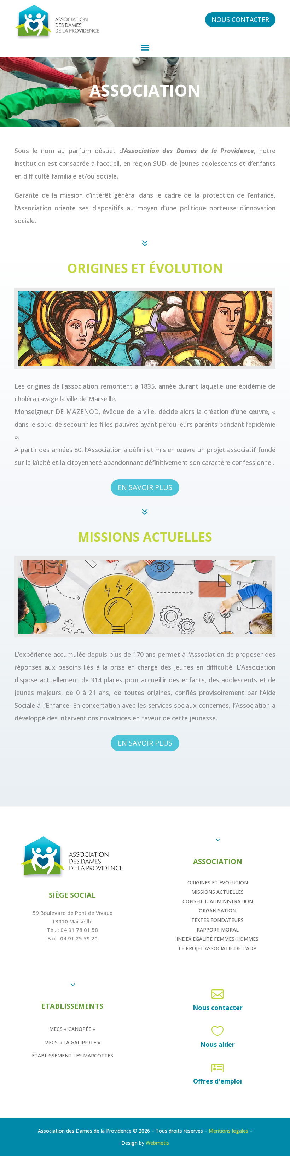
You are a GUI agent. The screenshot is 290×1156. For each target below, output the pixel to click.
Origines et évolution (217, 882)
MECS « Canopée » (72, 1029)
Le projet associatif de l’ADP (217, 948)
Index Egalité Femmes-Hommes (217, 938)
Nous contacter (240, 19)
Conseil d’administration (217, 901)
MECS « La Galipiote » (72, 1042)
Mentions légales (228, 1130)
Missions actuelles (217, 891)
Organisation (217, 910)
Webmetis (157, 1142)
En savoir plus (145, 487)
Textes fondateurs (217, 920)
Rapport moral (218, 929)
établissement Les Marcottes (72, 1055)
